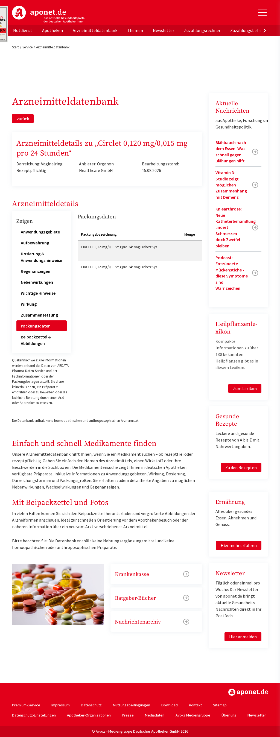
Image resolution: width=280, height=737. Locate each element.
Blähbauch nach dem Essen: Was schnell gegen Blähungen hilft (230, 151)
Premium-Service (26, 705)
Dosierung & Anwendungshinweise (41, 257)
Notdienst (22, 30)
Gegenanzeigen (35, 271)
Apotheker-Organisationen (89, 715)
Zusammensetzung (39, 315)
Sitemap (220, 705)
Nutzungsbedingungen (131, 705)
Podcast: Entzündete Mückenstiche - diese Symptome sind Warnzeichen (231, 273)
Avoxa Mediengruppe (193, 715)
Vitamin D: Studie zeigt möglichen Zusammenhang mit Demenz (231, 185)
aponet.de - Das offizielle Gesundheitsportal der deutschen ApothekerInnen (48, 14)
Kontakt (195, 705)
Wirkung (29, 304)
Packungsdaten (36, 326)
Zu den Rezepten (241, 467)
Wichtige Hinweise (38, 293)
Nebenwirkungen (37, 282)
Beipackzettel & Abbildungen (36, 340)
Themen (135, 30)
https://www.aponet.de (248, 692)
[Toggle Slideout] (262, 12)
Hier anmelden (243, 636)
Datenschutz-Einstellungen (34, 715)
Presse (128, 715)
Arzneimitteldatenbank (95, 30)
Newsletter (163, 30)
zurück (23, 118)
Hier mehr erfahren (239, 545)
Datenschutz (91, 705)
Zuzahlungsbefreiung (250, 30)
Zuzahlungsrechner (202, 30)
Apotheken (52, 30)
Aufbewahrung (35, 242)
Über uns (228, 715)
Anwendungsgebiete (40, 232)
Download (169, 705)
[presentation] (264, 30)
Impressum (60, 705)
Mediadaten (154, 715)
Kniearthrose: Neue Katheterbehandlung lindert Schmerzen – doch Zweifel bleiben (235, 227)
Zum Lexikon (245, 388)
